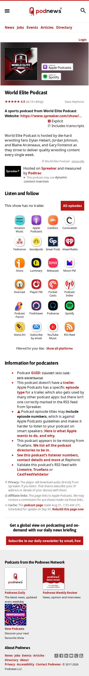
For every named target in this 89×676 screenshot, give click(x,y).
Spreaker (49, 168)
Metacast (53, 271)
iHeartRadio (70, 249)
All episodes (72, 206)
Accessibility (25, 664)
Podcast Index (69, 293)
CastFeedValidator (33, 474)
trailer (68, 382)
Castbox (53, 228)
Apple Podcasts (36, 229)
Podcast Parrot (19, 315)
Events (32, 27)
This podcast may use (45, 179)
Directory (64, 27)
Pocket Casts (52, 293)
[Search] (83, 12)
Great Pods (53, 249)
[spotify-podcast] (51, 80)
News (9, 27)
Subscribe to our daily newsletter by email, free (44, 541)
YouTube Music (52, 336)
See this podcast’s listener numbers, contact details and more (48, 457)
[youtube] (71, 657)
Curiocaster (69, 228)
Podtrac (34, 173)
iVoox (19, 271)
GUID (35, 372)
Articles (47, 27)
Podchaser (36, 313)
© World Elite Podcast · (63, 161)
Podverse (53, 313)
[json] (76, 657)
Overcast (19, 292)
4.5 (23, 102)
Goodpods (36, 249)
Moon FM (69, 271)
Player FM (36, 292)
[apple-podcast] (57, 69)
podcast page (33, 505)
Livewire (24, 469)
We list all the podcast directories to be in (44, 447)
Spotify (69, 313)
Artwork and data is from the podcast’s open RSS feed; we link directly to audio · (44, 161)
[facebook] (61, 657)
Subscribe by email (36, 336)
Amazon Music (19, 229)
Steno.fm (19, 335)
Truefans (40, 469)
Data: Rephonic (74, 102)
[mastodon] (56, 657)
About (24, 660)
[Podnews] (31, 11)
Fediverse (19, 249)
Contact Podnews (48, 664)
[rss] (81, 657)
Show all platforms (59, 348)
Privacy (10, 664)
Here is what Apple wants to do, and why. (46, 433)
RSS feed (69, 335)
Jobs (20, 27)
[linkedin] (66, 657)
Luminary (36, 271)
